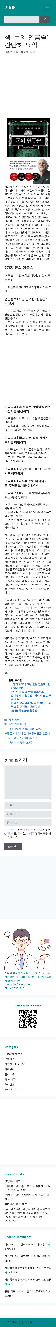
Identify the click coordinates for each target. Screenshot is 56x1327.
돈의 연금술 (15, 724)
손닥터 (10, 7)
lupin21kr (9, 1248)
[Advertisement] (28, 88)
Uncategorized (13, 1053)
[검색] (45, 19)
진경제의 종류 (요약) (20, 742)
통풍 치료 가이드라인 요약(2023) (23, 1291)
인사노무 (9, 1074)
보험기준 (9, 1059)
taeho (7, 1260)
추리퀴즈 (9, 1084)
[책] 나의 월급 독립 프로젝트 (27, 691)
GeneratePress (41, 1322)
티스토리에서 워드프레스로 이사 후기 (25, 1244)
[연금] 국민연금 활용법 (24, 710)
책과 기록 (14, 719)
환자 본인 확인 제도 (15, 1204)
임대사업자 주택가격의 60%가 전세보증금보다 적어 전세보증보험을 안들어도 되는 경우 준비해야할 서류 (27, 733)
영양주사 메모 (12, 1181)
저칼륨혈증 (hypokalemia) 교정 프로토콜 (28, 1267)
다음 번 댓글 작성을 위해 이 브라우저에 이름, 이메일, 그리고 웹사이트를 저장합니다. (29, 833)
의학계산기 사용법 (15, 1064)
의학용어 (9, 1069)
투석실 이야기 (12, 1089)
